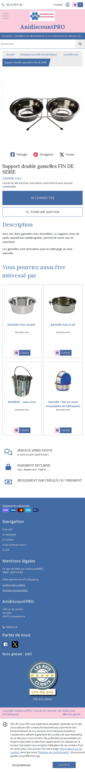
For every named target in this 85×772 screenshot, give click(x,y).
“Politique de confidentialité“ (53, 752)
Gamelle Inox (70, 54)
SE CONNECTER (42, 198)
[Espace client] (67, 4)
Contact (58, 4)
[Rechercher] (80, 44)
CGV (6, 550)
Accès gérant (72, 714)
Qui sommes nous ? (15, 544)
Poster (70, 154)
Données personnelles (15, 590)
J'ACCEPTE (64, 764)
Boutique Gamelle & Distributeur (39, 54)
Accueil (10, 54)
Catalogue (10, 534)
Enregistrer (46, 154)
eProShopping (10, 714)
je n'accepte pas (21, 764)
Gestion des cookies (13, 585)
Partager (21, 154)
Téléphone (11, 627)
